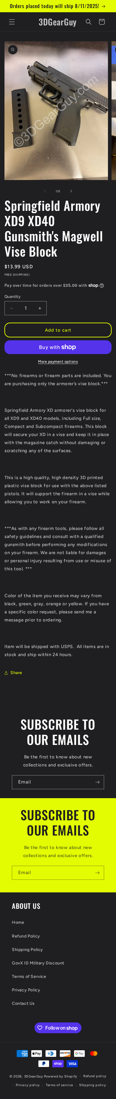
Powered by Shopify (61, 1076)
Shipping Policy (27, 949)
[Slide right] (71, 191)
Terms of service (59, 1085)
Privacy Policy (26, 990)
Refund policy (94, 1076)
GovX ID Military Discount (38, 963)
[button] (11, 21)
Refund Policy (26, 936)
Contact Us (23, 1003)
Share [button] (16, 672)
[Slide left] (44, 191)
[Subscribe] (97, 782)
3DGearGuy (33, 1076)
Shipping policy (92, 1085)
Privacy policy (28, 1085)
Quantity (12, 296)
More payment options (58, 361)
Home (18, 922)
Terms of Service (29, 976)
